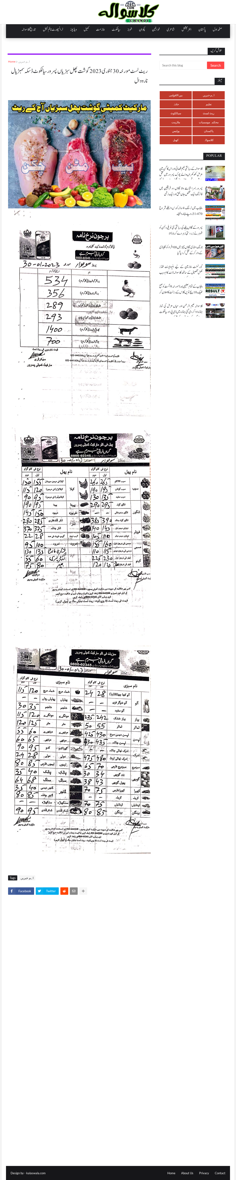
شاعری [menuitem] (171, 30)
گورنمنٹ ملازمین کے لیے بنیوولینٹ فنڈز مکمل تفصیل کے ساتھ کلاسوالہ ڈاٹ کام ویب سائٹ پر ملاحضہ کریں (181, 272)
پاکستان (208, 131)
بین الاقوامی (176, 95)
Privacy (204, 1173)
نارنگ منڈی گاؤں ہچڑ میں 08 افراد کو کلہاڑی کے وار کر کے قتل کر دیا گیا (181, 250)
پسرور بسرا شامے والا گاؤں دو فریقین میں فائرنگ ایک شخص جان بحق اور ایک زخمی (181, 191)
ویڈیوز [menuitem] (73, 30)
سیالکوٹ (176, 113)
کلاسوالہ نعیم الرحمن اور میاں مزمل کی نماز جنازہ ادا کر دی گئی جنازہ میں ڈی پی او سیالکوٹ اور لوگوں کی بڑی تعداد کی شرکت (181, 312)
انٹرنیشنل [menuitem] (187, 30)
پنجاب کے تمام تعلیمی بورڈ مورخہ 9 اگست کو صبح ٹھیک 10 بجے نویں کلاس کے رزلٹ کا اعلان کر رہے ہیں (181, 292)
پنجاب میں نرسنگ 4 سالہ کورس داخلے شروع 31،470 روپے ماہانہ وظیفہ (181, 211)
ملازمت (175, 122)
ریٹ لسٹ (208, 113)
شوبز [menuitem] (129, 30)
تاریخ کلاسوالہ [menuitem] (29, 30)
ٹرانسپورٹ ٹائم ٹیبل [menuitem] (53, 30)
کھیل (176, 140)
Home (11, 61)
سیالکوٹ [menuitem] (116, 30)
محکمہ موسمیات (208, 122)
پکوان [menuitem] (142, 30)
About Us (187, 1173)
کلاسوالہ (209, 140)
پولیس (176, 131)
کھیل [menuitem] (86, 30)
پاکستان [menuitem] (202, 30)
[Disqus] (79, 962)
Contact (220, 1173)
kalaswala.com (36, 1173)
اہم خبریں (24, 61)
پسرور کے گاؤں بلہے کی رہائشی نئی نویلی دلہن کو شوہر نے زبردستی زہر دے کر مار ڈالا (181, 230)
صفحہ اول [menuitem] (217, 30)
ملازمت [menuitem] (100, 30)
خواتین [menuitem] (156, 30)
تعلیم (209, 104)
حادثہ (176, 104)
